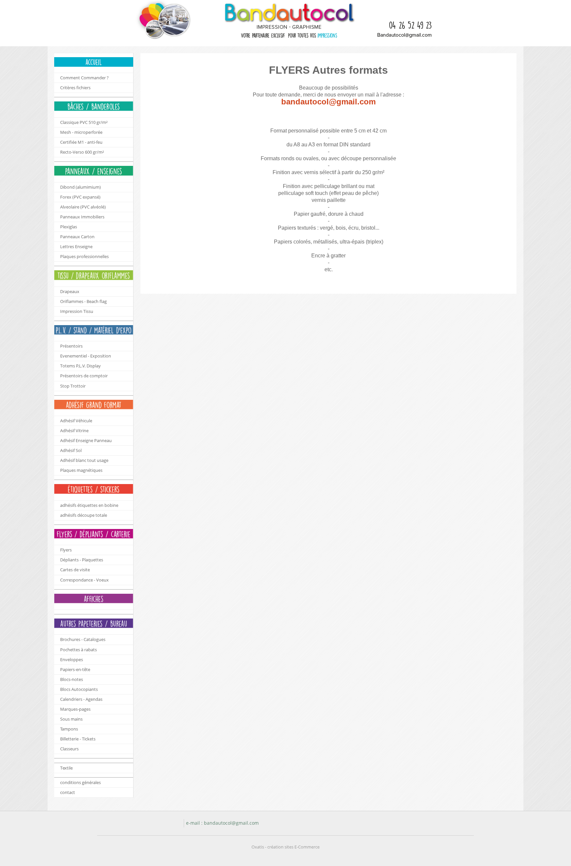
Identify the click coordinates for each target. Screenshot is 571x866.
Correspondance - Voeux (84, 580)
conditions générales (80, 782)
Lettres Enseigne (76, 246)
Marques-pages (75, 709)
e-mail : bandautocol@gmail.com (222, 823)
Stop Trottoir (73, 386)
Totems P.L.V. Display (80, 366)
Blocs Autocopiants (79, 689)
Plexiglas (68, 227)
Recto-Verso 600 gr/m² (82, 152)
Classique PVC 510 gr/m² (84, 122)
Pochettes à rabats (78, 650)
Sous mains (71, 719)
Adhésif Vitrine (74, 430)
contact (67, 792)
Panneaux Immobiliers (82, 217)
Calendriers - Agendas (81, 699)
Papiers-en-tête (75, 669)
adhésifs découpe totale (83, 515)
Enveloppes (71, 659)
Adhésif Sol (71, 450)
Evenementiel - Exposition (85, 356)
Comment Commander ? (84, 78)
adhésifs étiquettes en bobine (89, 505)
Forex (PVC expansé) (80, 197)
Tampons (69, 729)
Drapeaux (69, 291)
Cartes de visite (75, 570)
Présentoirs (71, 346)
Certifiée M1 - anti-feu (81, 142)
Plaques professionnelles (84, 256)
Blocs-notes (71, 679)
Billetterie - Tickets (77, 739)
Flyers (66, 550)
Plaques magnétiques (81, 470)
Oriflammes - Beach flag (83, 301)
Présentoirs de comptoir (84, 376)
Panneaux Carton (77, 237)
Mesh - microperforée (81, 132)
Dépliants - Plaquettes (81, 560)
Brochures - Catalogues (82, 639)
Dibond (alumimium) (80, 187)
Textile (66, 768)
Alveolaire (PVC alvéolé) (83, 207)
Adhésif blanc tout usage (84, 460)
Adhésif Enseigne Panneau (86, 440)
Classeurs (69, 749)
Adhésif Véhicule (76, 421)
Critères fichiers (75, 88)
